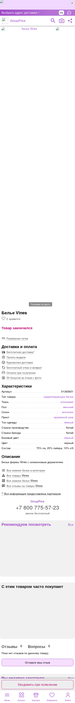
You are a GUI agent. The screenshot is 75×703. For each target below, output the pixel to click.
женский (68, 407)
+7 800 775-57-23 (37, 507)
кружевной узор (63, 417)
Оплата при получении (21, 373)
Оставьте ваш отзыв (37, 662)
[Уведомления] (70, 12)
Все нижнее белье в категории (26, 470)
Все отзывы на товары (25, 486)
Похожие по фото (40, 304)
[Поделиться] (70, 20)
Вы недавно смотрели (23, 677)
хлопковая (66, 402)
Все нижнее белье (22, 480)
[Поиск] (53, 20)
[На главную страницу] (5, 20)
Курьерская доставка (20, 362)
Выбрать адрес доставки (19, 12)
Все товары (18, 475)
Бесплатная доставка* (20, 352)
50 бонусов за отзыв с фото (24, 377)
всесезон (67, 412)
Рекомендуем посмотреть (26, 524)
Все (70, 525)
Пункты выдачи (16, 357)
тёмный (68, 422)
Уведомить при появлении (37, 684)
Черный (68, 438)
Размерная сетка (17, 338)
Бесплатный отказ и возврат (24, 367)
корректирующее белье (58, 396)
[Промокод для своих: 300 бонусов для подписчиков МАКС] (37, 5)
